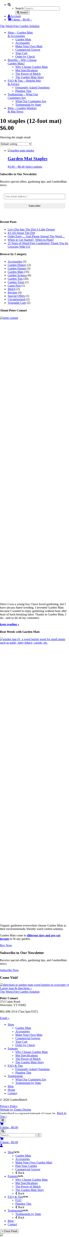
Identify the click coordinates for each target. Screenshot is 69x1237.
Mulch (12, 289)
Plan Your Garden (26, 1166)
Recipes (12, 292)
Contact (12, 1093)
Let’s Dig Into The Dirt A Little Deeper (31, 229)
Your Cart (21, 1041)
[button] (15, 1152)
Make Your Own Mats (28, 1034)
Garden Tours (16, 282)
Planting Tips (23, 1072)
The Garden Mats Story (29, 1062)
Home (11, 1089)
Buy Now (6, 945)
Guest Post (14, 285)
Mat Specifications (26, 1055)
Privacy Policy (9, 1106)
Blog (11, 1086)
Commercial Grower (27, 1038)
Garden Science (17, 275)
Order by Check (25, 1045)
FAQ (18, 1200)
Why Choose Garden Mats (31, 1052)
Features (13, 1048)
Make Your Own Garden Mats (33, 1162)
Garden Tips (15, 278)
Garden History (17, 265)
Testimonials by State (28, 1083)
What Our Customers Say (30, 1079)
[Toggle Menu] (2, 1120)
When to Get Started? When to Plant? (31, 239)
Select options (33, 166)
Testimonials (15, 1076)
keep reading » (9, 624)
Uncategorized (16, 299)
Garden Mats (15, 271)
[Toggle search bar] (3, 1131)
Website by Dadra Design (15, 1109)
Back (20, 1172)
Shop (11, 1024)
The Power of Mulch (28, 1058)
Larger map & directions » (16, 988)
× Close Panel (9, 1231)
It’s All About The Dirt (21, 233)
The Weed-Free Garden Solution (19, 26)
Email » (4, 1018)
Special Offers (16, 296)
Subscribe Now (9, 970)
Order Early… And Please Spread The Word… (36, 236)
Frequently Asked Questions (32, 1069)
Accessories (15, 261)
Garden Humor (17, 268)
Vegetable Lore (17, 302)
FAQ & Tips (15, 1065)
